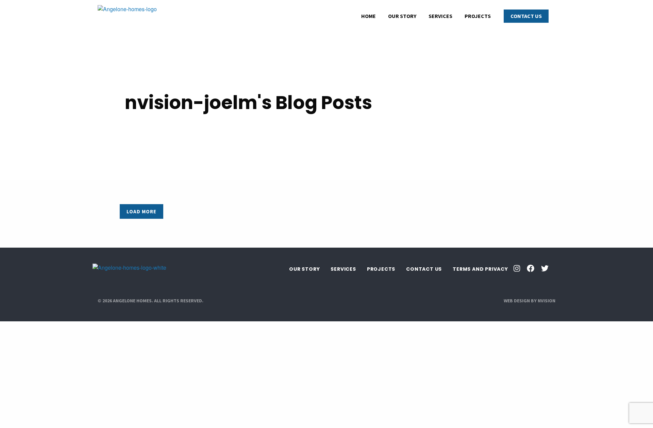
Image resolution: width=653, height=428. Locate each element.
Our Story (402, 16)
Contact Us (526, 16)
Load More (141, 211)
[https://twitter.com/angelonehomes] (545, 269)
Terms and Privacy (480, 269)
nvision (546, 301)
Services (440, 16)
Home (368, 16)
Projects (478, 16)
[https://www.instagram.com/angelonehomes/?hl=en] (517, 269)
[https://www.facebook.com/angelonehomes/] (530, 269)
